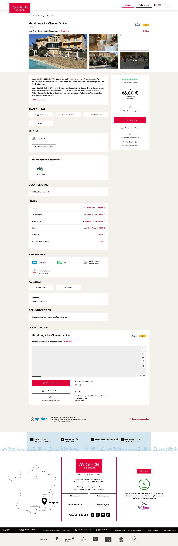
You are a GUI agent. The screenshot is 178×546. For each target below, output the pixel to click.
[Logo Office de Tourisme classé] (95, 539)
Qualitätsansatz (170, 530)
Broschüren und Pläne (102, 530)
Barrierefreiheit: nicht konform (27, 530)
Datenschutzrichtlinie (51, 530)
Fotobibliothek (120, 530)
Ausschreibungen (153, 530)
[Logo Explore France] (69, 539)
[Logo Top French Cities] (82, 539)
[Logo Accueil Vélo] (121, 539)
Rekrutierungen (137, 530)
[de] (159, 5)
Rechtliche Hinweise (6, 530)
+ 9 (135, 60)
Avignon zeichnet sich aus (82, 530)
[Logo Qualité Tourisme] (134, 539)
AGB (63, 530)
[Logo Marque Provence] (56, 539)
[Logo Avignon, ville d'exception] (44, 539)
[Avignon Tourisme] (19, 8)
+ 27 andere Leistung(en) (130, 110)
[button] (155, 5)
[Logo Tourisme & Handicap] (108, 539)
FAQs (68, 530)
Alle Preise (130, 98)
